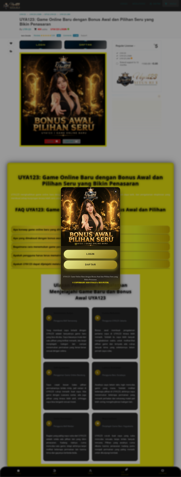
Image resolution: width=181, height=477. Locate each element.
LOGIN (90, 254)
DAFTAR (90, 264)
